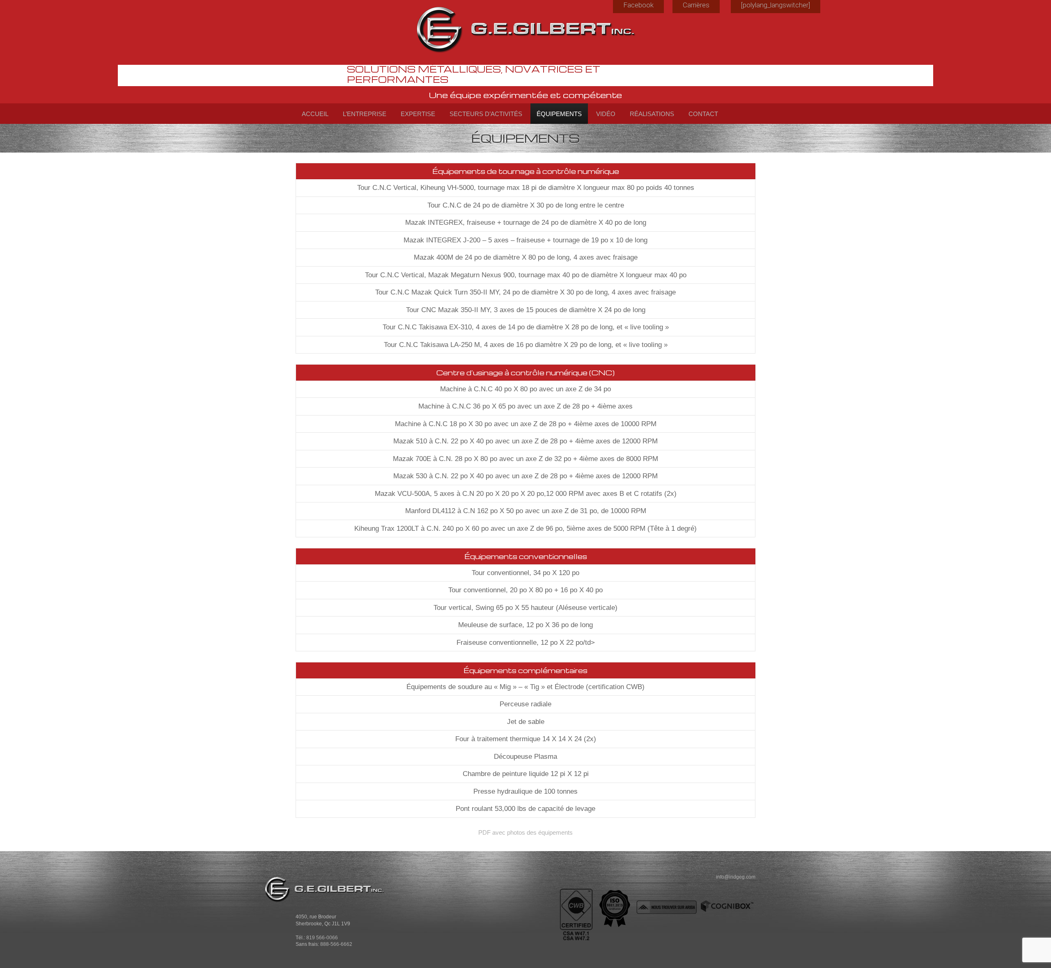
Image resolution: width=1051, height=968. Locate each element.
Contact (703, 113)
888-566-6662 (336, 944)
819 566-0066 (322, 937)
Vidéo (605, 113)
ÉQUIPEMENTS (559, 113)
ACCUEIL (315, 113)
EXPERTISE (418, 113)
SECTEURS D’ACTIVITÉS (486, 113)
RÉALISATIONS (652, 113)
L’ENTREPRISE (364, 113)
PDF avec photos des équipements (525, 832)
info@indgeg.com (735, 876)
